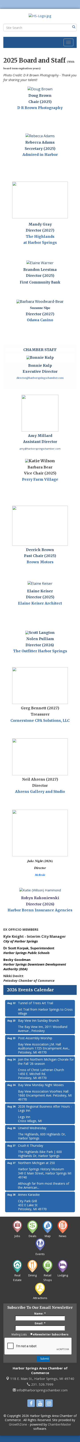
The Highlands (40, 236)
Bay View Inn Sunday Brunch (38, 1020)
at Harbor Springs (40, 242)
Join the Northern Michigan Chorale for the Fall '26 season (46, 1061)
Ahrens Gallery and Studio (40, 791)
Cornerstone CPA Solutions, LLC (40, 720)
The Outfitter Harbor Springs (40, 651)
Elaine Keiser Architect (40, 603)
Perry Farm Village (40, 479)
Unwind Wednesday (32, 1128)
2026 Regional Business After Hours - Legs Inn (45, 1108)
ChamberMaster (59, 1424)
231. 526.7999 (41, 1384)
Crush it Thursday (30, 1145)
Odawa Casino (40, 320)
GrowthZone (18, 1424)
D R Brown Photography (40, 107)
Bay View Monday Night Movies (41, 1085)
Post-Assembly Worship (35, 1038)
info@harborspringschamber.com (42, 1390)
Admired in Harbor (40, 154)
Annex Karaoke (29, 1194)
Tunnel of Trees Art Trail (35, 1003)
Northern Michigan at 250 (36, 1163)
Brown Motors (40, 562)
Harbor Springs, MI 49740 (42, 1378)
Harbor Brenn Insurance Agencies (40, 910)
